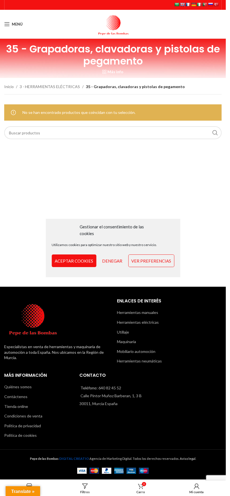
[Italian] (199, 4)
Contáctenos (15, 396)
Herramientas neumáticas (139, 361)
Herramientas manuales (137, 312)
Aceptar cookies (74, 260)
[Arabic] (176, 4)
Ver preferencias (151, 260)
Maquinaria (126, 341)
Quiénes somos (18, 386)
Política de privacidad (22, 425)
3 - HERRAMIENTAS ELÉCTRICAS (50, 86)
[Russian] (210, 4)
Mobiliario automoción (136, 351)
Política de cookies (20, 435)
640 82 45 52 (109, 387)
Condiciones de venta (23, 416)
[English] (182, 4)
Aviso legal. (188, 458)
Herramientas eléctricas (138, 322)
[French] (187, 4)
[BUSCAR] (215, 132)
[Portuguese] (204, 4)
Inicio (9, 86)
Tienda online (16, 406)
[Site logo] (113, 23)
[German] (193, 4)
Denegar (112, 260)
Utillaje (123, 332)
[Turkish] (216, 4)
